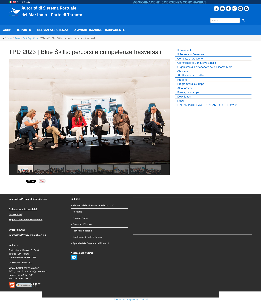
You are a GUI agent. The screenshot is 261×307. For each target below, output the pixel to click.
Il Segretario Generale (190, 54)
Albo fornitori (185, 88)
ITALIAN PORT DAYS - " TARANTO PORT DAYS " (207, 105)
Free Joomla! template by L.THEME (130, 299)
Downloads (184, 96)
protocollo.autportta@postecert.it (31, 271)
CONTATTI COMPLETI (20, 262)
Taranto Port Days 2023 (26, 38)
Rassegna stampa (188, 92)
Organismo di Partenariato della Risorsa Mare (204, 67)
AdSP (7, 30)
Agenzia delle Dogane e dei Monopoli (91, 243)
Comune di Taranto (82, 224)
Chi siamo (183, 71)
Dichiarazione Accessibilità (23, 209)
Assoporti (77, 211)
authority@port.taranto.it (27, 267)
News (9, 38)
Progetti (182, 79)
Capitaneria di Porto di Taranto (87, 236)
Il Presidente (184, 50)
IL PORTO (24, 30)
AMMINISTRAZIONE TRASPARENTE (99, 30)
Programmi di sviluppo (190, 84)
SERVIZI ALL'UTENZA (52, 30)
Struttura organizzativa (191, 75)
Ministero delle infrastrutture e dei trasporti (93, 205)
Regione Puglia (80, 217)
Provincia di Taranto (82, 230)
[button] (13, 111)
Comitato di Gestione (190, 58)
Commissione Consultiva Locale (196, 63)
